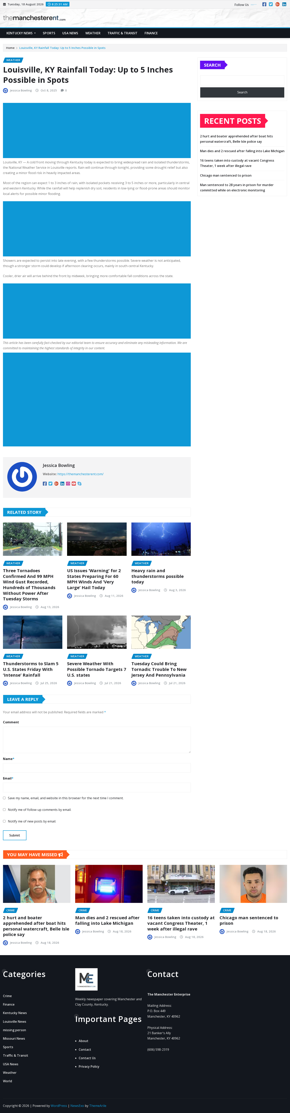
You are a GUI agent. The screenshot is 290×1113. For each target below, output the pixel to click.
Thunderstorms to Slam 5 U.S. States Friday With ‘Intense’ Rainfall (31, 669)
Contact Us (87, 1058)
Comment (11, 722)
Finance (151, 33)
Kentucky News (20, 33)
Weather (92, 33)
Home (10, 48)
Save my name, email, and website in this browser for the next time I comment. (65, 798)
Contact (85, 1049)
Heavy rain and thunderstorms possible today (157, 576)
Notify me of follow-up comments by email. (39, 810)
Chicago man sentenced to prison (226, 175)
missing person (14, 1030)
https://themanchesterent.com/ (80, 474)
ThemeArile (97, 1106)
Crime (7, 996)
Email (8, 778)
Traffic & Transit (123, 33)
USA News (70, 33)
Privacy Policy (89, 1066)
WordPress (59, 1106)
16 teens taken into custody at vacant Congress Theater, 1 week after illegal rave (181, 923)
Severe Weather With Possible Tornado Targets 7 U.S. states (96, 669)
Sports (49, 33)
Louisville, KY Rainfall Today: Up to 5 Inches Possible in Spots (62, 48)
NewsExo (77, 1106)
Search (212, 65)
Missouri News (14, 1038)
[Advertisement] (98, 130)
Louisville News (14, 1021)
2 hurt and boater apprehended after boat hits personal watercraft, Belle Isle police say (36, 926)
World (7, 1081)
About (83, 1041)
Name (8, 759)
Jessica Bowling (21, 90)
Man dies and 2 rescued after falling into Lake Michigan (242, 151)
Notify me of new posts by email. (32, 821)
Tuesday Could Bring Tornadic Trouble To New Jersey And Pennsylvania (159, 669)
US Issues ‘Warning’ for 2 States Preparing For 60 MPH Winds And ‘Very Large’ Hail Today (94, 578)
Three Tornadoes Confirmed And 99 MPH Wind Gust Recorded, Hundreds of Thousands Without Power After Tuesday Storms (29, 584)
